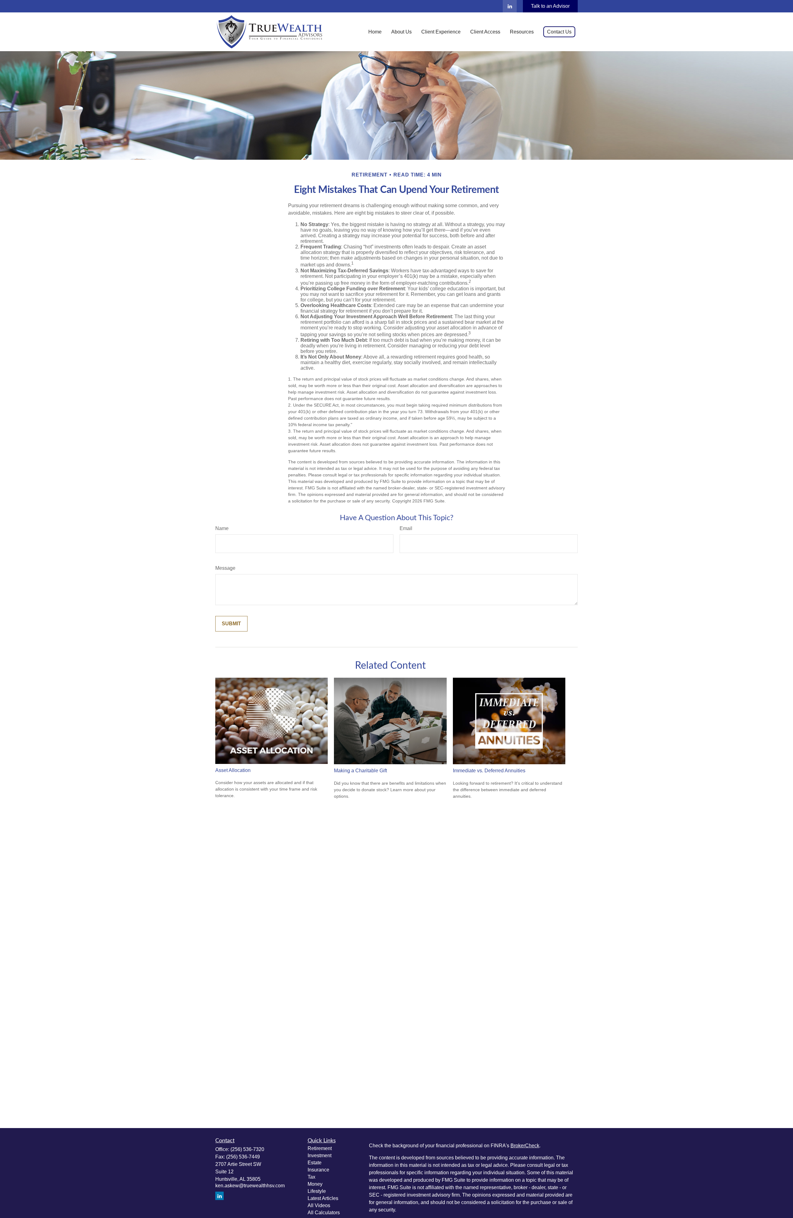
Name (222, 528)
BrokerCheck (524, 1145)
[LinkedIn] (510, 6)
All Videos (319, 1205)
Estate (315, 1162)
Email (406, 528)
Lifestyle (317, 1191)
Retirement (320, 1148)
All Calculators (324, 1212)
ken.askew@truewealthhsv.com (250, 1185)
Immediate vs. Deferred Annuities (489, 770)
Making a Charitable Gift (360, 770)
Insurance (318, 1169)
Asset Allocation (233, 770)
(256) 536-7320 (247, 1149)
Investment (319, 1155)
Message (225, 568)
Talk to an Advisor (550, 6)
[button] (375, 31)
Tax (311, 1177)
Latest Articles (323, 1198)
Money (315, 1184)
